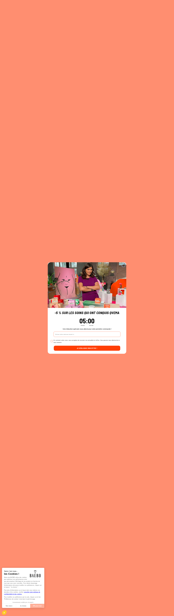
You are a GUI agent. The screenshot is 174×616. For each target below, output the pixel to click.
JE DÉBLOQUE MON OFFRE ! (87, 348)
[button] (4, 612)
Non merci (9, 606)
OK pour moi (37, 606)
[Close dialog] (123, 265)
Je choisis (23, 606)
